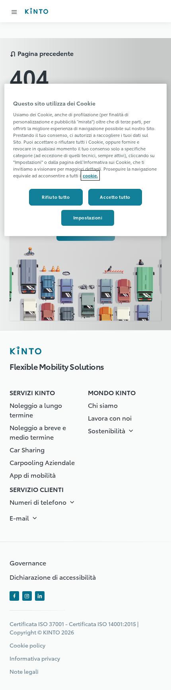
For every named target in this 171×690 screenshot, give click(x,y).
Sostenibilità (107, 430)
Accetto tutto (115, 197)
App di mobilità (33, 474)
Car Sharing (27, 449)
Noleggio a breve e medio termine (38, 432)
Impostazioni (88, 217)
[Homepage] (25, 350)
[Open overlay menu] (14, 12)
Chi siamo (103, 404)
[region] (85, 160)
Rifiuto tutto (56, 197)
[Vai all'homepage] (36, 11)
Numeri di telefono (39, 501)
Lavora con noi (110, 417)
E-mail (20, 517)
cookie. (90, 175)
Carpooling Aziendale (42, 462)
